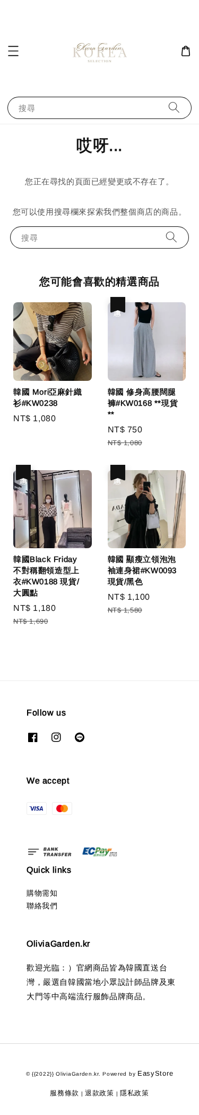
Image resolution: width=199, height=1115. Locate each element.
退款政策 (99, 1093)
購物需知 (42, 893)
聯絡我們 (42, 905)
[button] (13, 51)
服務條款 (64, 1093)
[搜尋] (174, 107)
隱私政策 (134, 1093)
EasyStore (155, 1073)
